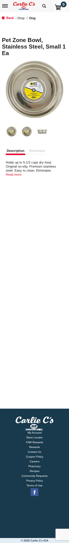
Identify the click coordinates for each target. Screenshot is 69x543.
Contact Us (34, 451)
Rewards (34, 447)
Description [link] (15, 151)
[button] (11, 131)
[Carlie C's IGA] (24, 5)
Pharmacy (34, 466)
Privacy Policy (34, 480)
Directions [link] (37, 151)
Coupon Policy (34, 456)
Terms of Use (34, 485)
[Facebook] (34, 492)
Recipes (34, 471)
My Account (35, 432)
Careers (34, 461)
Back (9, 18)
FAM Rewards (34, 442)
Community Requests (34, 475)
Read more (13, 174)
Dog (32, 18)
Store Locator (34, 437)
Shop (21, 18)
